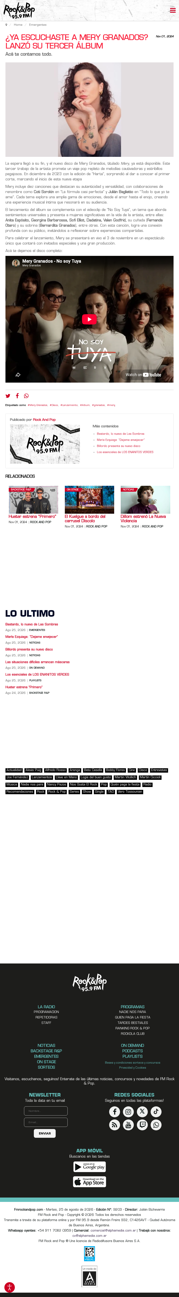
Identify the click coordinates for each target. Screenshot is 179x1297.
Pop (104, 784)
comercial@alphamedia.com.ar (113, 1230)
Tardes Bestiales (132, 1023)
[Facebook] (17, 397)
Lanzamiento (70, 405)
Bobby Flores (115, 770)
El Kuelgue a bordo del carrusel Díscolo (85, 519)
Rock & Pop (57, 792)
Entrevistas (159, 770)
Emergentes (37, 630)
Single (99, 792)
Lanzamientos (42, 777)
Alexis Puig (33, 770)
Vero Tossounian (130, 792)
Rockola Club (133, 1034)
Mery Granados (38, 405)
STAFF (46, 1023)
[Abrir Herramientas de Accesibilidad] (9, 1287)
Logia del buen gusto (96, 777)
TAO (111, 792)
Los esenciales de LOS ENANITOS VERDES (125, 452)
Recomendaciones (20, 792)
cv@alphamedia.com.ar (89, 1236)
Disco (55, 405)
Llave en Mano (66, 777)
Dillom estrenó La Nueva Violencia (143, 519)
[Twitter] (7, 397)
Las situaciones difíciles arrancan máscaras (37, 662)
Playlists (35, 681)
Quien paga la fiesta (132, 1017)
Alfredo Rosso (55, 770)
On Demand (37, 668)
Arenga (75, 770)
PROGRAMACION (46, 1012)
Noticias (128, 490)
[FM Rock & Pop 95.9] (17, 11)
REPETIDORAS (46, 1017)
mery (112, 405)
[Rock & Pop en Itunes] (89, 1182)
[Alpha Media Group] (89, 1276)
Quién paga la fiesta (125, 784)
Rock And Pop (44, 420)
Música (12, 784)
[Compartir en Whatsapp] (26, 396)
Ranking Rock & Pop (132, 1028)
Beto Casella (93, 770)
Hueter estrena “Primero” (32, 517)
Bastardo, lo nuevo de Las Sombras (120, 434)
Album (86, 405)
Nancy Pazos (56, 784)
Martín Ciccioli (150, 777)
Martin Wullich (125, 777)
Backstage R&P (21, 490)
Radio (147, 784)
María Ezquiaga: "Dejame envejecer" (121, 440)
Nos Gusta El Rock (83, 784)
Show (87, 792)
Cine (132, 770)
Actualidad (14, 770)
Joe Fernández (17, 777)
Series (74, 792)
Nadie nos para (32, 784)
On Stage (73, 490)
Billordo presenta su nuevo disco (118, 446)
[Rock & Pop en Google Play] (89, 1166)
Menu (173, 11)
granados (99, 405)
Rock (40, 792)
